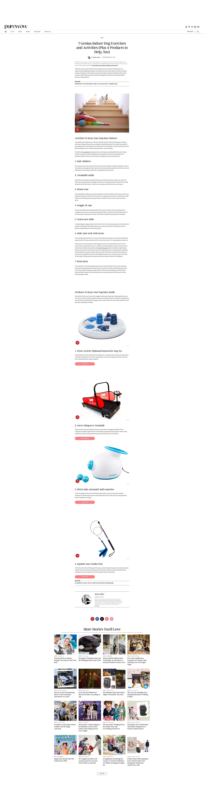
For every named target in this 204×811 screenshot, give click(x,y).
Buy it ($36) (85, 576)
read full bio (97, 605)
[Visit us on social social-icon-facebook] (192, 27)
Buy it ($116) (85, 502)
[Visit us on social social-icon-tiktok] (186, 27)
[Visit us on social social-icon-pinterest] (189, 27)
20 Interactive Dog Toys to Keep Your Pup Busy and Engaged (94, 583)
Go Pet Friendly (102, 248)
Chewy (127, 484)
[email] (3, 38)
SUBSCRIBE (190, 31)
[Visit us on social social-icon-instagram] (195, 27)
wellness (37, 31)
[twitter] (102, 619)
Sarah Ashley (96, 57)
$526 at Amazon (85, 438)
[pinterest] (3, 21)
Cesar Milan (86, 152)
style (12, 31)
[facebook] (97, 619)
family (28, 31)
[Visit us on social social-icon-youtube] (198, 27)
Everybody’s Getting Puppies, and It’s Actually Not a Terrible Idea (96, 84)
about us (48, 31)
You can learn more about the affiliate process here (105, 65)
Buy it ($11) (84, 363)
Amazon (127, 420)
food (20, 31)
